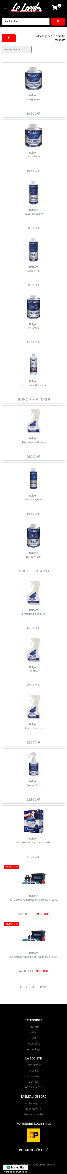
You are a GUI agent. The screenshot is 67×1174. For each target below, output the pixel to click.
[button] (5, 7)
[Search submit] (58, 22)
